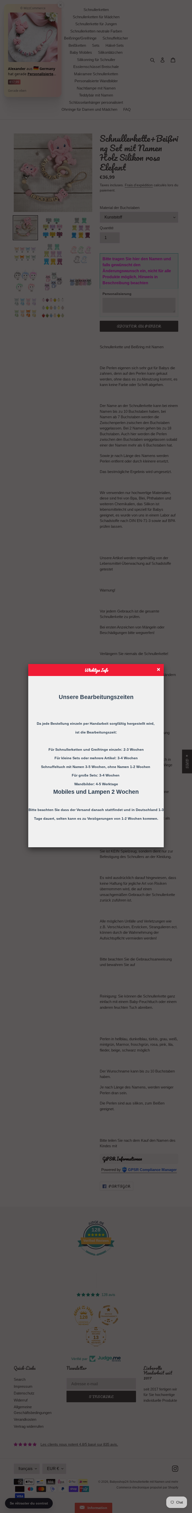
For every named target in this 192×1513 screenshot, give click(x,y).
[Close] (159, 670)
